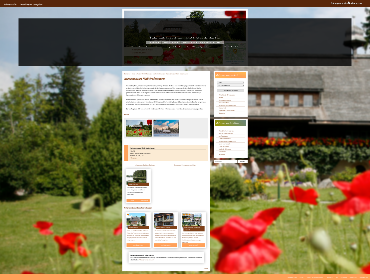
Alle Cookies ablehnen (170, 42)
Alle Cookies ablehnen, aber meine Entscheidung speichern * (202, 42)
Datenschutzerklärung (212, 38)
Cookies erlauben (153, 42)
